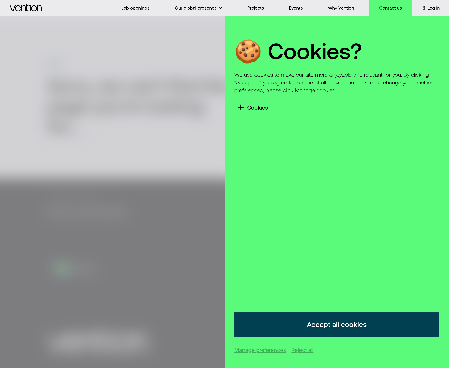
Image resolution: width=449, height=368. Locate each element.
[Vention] (56, 8)
